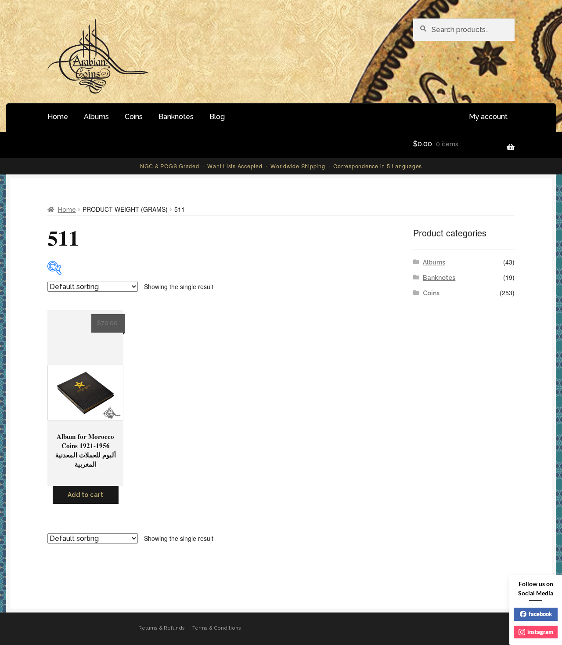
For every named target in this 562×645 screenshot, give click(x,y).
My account (488, 116)
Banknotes (176, 116)
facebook (540, 613)
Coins (134, 116)
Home (57, 116)
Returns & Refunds (161, 628)
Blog (217, 116)
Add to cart (86, 494)
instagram (540, 631)
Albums (96, 116)
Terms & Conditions (216, 628)
